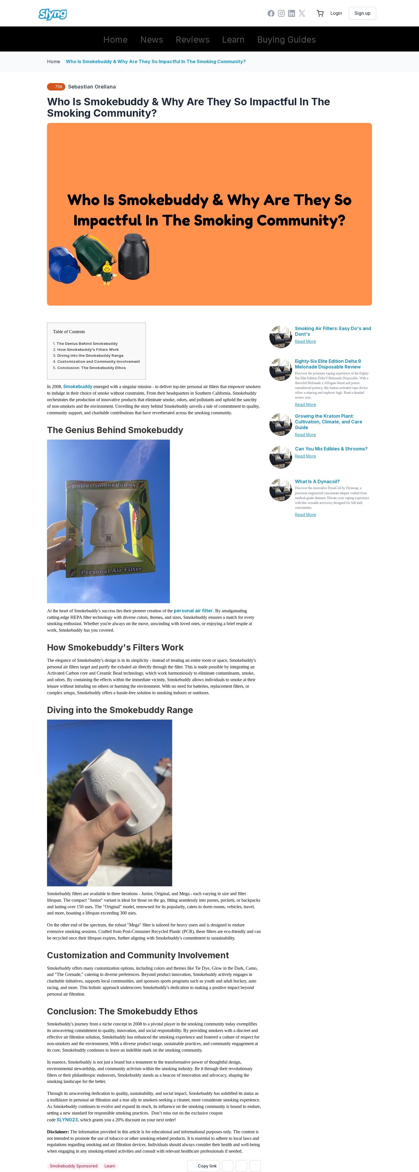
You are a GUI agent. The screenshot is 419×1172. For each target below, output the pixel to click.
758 (58, 86)
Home (115, 39)
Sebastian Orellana (92, 87)
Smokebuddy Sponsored (73, 1165)
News (151, 39)
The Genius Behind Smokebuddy (87, 343)
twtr (227, 1166)
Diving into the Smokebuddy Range (90, 355)
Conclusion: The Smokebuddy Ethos (91, 367)
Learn (233, 39)
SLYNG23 (67, 1119)
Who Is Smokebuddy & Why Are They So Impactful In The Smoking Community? (156, 61)
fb (241, 1166)
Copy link (207, 1165)
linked (255, 1166)
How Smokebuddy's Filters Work (88, 349)
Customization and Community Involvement (98, 361)
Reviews (193, 39)
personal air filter (193, 610)
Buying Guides (286, 39)
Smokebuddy (78, 386)
